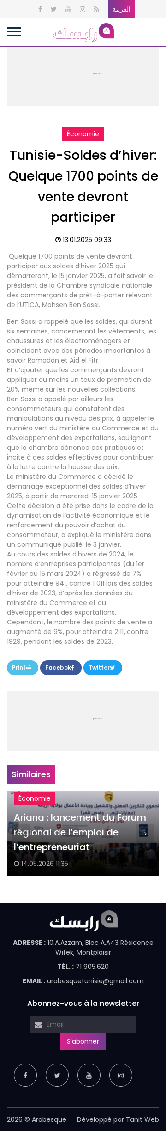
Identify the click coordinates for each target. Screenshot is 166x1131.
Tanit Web (142, 1119)
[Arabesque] (83, 31)
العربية (121, 9)
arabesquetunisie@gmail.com (95, 981)
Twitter (99, 667)
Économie (83, 134)
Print (19, 667)
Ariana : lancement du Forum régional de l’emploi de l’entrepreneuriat (80, 832)
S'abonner (83, 1041)
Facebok (58, 667)
